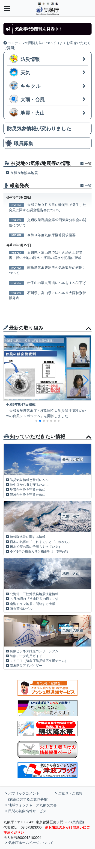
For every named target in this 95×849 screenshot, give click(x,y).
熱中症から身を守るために (29, 484)
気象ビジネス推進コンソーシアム (34, 651)
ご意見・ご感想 (70, 793)
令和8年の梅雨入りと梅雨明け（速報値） (40, 551)
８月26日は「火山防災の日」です (34, 599)
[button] (9, 380)
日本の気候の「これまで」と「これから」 (40, 542)
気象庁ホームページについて (30, 843)
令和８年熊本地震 (24, 173)
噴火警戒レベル (21, 608)
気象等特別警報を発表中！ (38, 29)
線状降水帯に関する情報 (27, 537)
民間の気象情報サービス (27, 811)
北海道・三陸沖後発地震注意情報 (34, 594)
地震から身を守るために (27, 489)
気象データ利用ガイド (26, 656)
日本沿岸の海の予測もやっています (36, 546)
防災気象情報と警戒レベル (29, 480)
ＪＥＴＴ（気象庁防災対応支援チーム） (39, 661)
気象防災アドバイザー (26, 665)
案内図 (77, 822)
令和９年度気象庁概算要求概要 (51, 235)
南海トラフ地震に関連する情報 (32, 604)
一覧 (88, 186)
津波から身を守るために (27, 494)
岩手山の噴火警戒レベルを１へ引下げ (56, 283)
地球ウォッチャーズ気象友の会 (32, 805)
